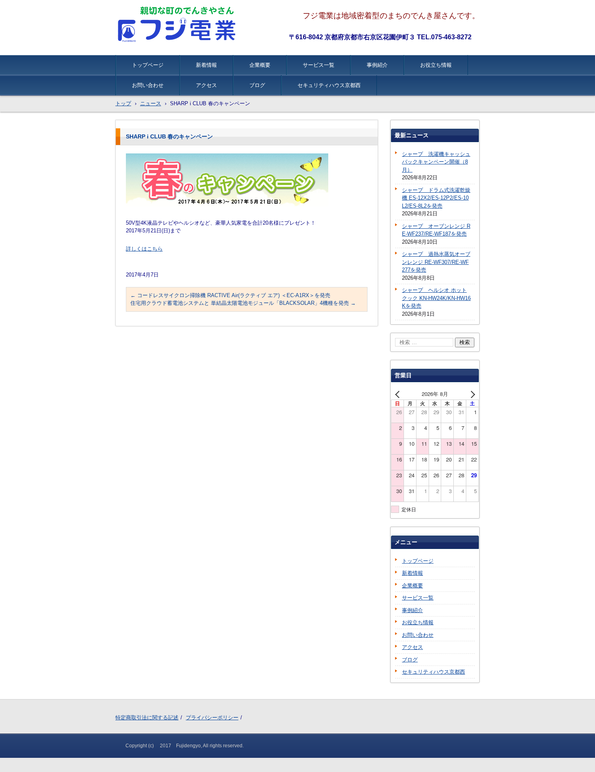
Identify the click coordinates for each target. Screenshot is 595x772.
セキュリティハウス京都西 (329, 85)
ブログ (257, 85)
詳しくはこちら (144, 249)
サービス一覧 (318, 65)
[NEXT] (471, 394)
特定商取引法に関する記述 (146, 718)
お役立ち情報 (436, 65)
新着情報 (206, 65)
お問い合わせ (148, 85)
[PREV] (398, 394)
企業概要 (259, 65)
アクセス (206, 85)
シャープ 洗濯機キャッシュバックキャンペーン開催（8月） (436, 162)
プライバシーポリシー (212, 718)
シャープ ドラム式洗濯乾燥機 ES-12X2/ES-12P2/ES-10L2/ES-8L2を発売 (436, 198)
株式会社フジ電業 (177, 24)
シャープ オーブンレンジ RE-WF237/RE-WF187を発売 (436, 230)
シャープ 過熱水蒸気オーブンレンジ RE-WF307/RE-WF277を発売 (436, 262)
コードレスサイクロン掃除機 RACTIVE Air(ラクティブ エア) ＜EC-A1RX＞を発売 (230, 295)
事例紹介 (377, 65)
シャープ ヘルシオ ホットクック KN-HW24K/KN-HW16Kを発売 (436, 298)
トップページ (148, 65)
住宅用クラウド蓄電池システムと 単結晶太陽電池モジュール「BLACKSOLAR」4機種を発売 (243, 303)
